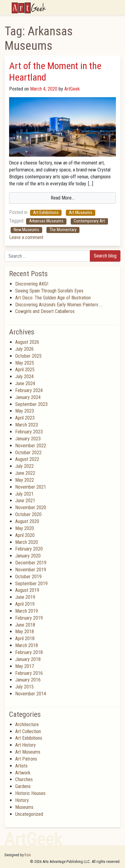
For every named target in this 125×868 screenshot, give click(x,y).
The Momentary (62, 229)
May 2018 (24, 631)
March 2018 (26, 645)
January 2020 (28, 556)
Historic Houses (30, 793)
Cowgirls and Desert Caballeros (45, 311)
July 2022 (24, 466)
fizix (28, 855)
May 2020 (24, 528)
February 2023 (29, 432)
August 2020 (27, 521)
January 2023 (28, 439)
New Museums (26, 229)
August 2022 (27, 459)
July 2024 (24, 376)
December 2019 (30, 563)
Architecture (27, 724)
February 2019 (29, 618)
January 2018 (28, 659)
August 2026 (27, 342)
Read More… (62, 198)
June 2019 (25, 597)
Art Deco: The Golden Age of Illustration (53, 298)
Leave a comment (26, 237)
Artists (21, 766)
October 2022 (28, 452)
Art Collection (28, 731)
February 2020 (29, 549)
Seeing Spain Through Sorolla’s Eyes (49, 291)
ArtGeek (71, 89)
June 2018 (25, 625)
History (22, 800)
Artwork (22, 773)
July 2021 (24, 494)
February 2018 (29, 652)
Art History (25, 745)
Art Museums (80, 212)
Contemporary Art (89, 221)
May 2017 (24, 666)
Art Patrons (26, 759)
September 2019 (31, 583)
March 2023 (26, 425)
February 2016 (29, 673)
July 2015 (24, 687)
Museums (24, 807)
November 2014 (30, 694)
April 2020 (25, 535)
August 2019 (27, 590)
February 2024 (29, 390)
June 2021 (25, 500)
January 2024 (28, 397)
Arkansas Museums (46, 221)
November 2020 (30, 507)
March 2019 (26, 611)
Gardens (23, 786)
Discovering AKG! (31, 284)
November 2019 (30, 570)
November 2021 (30, 487)
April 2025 (25, 369)
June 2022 (25, 473)
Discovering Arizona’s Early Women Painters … (58, 305)
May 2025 (24, 363)
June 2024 (25, 383)
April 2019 (25, 604)
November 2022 (30, 445)
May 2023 (24, 411)
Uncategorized (29, 814)
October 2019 (28, 576)
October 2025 (28, 356)
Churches (24, 779)
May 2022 (24, 480)
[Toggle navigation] (116, 8)
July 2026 (24, 349)
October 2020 (28, 514)
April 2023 (25, 418)
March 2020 (26, 542)
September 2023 (31, 404)
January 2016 (28, 680)
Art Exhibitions (46, 212)
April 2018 (25, 638)
